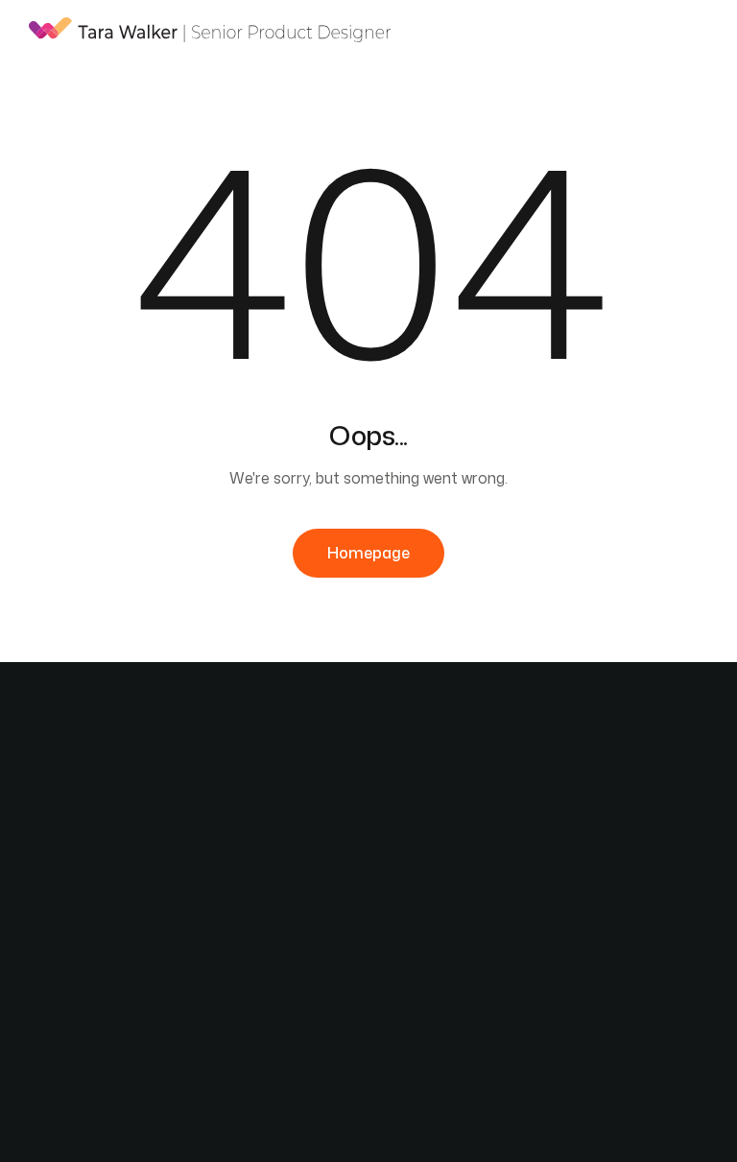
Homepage (368, 552)
